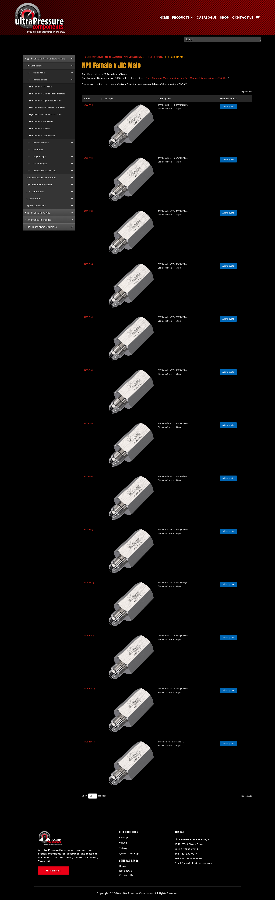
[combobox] (92, 796)
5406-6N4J (88, 264)
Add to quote (228, 106)
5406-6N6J (88, 317)
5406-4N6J (88, 157)
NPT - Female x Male (152, 56)
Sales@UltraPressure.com (197, 863)
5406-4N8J (88, 211)
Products (181, 18)
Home (164, 18)
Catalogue (206, 18)
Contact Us (243, 18)
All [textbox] (91, 796)
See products (53, 870)
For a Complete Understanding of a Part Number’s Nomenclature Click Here (187, 77)
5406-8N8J (88, 529)
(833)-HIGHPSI (194, 858)
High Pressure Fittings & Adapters (105, 56)
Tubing (123, 848)
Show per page (94, 796)
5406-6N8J (88, 370)
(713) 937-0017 (188, 853)
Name (87, 98)
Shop (224, 18)
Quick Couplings (129, 853)
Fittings (123, 837)
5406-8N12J (89, 582)
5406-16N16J (89, 741)
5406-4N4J (88, 104)
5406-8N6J (88, 476)
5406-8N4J (88, 423)
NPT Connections (132, 56)
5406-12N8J (89, 635)
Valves (123, 842)
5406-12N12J (89, 688)
